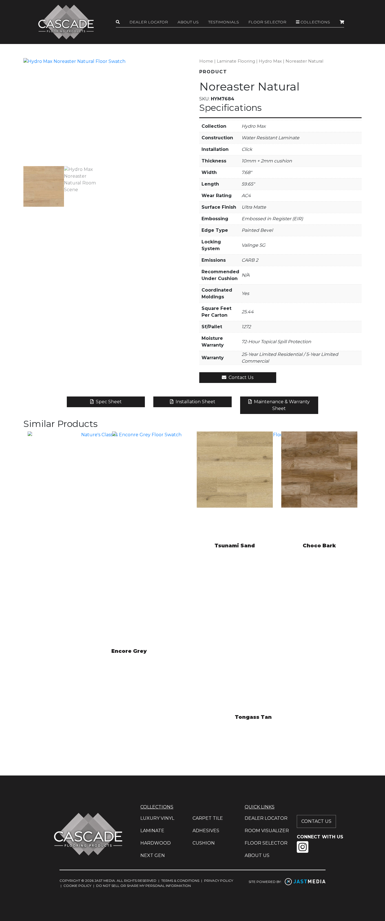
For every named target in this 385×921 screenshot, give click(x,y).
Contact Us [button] (240, 377)
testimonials (223, 22)
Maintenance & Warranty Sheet (281, 405)
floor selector (266, 843)
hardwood (155, 843)
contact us (316, 821)
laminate (152, 830)
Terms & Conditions (180, 880)
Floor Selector (267, 22)
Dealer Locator (148, 22)
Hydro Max (270, 61)
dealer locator (266, 818)
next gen (152, 855)
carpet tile (208, 818)
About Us (188, 22)
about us (257, 855)
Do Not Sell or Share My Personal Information (143, 885)
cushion (204, 843)
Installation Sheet (194, 401)
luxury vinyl (157, 818)
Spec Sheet (108, 401)
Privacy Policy (218, 880)
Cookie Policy (77, 885)
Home (206, 61)
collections (314, 22)
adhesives (206, 830)
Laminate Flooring (236, 61)
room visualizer (267, 830)
